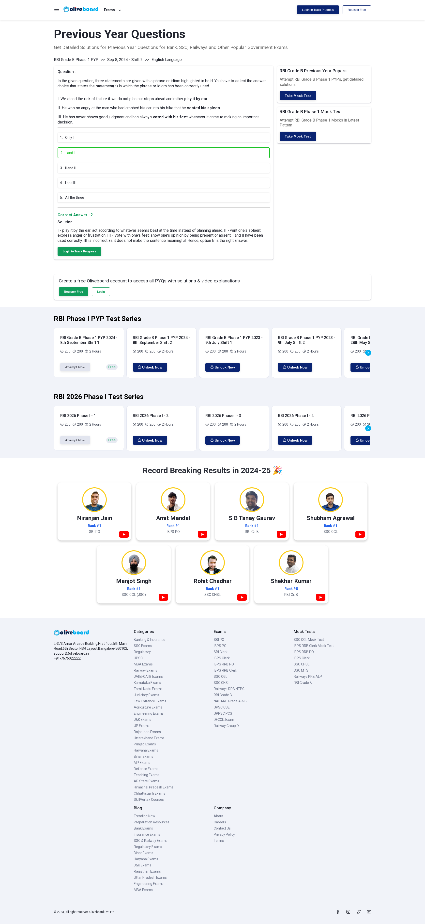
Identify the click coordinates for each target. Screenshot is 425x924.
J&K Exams (142, 720)
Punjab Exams (145, 744)
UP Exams (142, 726)
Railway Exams (145, 670)
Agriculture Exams (148, 707)
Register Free (357, 10)
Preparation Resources (151, 822)
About (218, 816)
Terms (219, 841)
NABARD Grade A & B (230, 701)
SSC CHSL (221, 683)
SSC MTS (301, 670)
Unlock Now (152, 367)
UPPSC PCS (223, 713)
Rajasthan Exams (147, 732)
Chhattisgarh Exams (149, 793)
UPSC (138, 658)
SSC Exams (143, 646)
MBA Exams (143, 664)
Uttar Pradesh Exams (150, 877)
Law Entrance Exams (150, 701)
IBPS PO (220, 646)
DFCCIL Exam (224, 720)
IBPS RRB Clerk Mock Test (314, 646)
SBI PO (219, 640)
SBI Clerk (221, 652)
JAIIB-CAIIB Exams (148, 676)
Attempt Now (75, 367)
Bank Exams (143, 828)
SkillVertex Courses (149, 799)
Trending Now (144, 816)
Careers (220, 822)
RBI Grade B (223, 695)
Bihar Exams (143, 756)
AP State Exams (146, 781)
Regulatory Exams (148, 847)
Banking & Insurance (149, 640)
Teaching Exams (146, 775)
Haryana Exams (146, 750)
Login (101, 291)
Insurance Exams (147, 834)
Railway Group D (226, 726)
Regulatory (142, 652)
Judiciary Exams (146, 695)
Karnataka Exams (147, 683)
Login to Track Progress (318, 10)
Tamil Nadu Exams (148, 689)
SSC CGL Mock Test (309, 640)
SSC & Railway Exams (150, 841)
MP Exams (142, 763)
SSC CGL (220, 676)
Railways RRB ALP (308, 676)
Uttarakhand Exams (149, 738)
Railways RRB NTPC (229, 689)
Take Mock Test (298, 96)
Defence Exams (146, 769)
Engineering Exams (149, 713)
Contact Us (222, 828)
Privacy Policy (224, 834)
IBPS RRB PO (224, 664)
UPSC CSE (222, 707)
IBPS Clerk (222, 658)
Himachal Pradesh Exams (153, 787)
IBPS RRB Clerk (225, 670)
